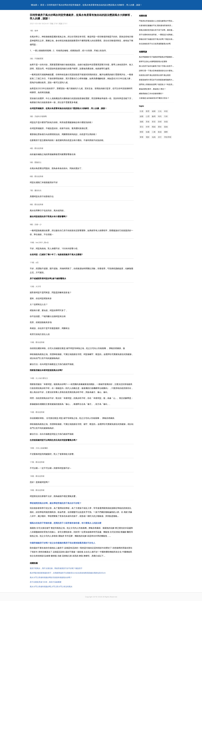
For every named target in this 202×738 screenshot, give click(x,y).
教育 (147, 111)
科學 (147, 127)
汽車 (166, 116)
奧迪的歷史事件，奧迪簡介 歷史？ (152, 89)
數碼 (153, 116)
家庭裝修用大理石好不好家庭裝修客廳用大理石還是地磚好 (162, 80)
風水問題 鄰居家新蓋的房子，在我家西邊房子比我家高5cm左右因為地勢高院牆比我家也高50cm (68, 573)
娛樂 (141, 116)
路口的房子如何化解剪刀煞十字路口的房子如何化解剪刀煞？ (162, 66)
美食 (147, 122)
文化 (160, 111)
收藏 (147, 132)
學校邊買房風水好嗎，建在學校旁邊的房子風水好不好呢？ (55, 503)
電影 (147, 137)
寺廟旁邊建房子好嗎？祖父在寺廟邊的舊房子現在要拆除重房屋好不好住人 (62, 543)
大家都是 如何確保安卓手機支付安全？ (154, 98)
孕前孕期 (167, 137)
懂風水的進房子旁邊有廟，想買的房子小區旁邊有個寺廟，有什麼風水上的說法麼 (65, 523)
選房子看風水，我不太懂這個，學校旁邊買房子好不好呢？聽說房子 (56, 568)
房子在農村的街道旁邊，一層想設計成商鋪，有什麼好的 (161, 34)
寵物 (166, 127)
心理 (147, 116)
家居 (42, 5)
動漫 (160, 132)
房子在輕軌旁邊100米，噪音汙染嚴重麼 (45, 582)
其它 (160, 137)
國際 (166, 132)
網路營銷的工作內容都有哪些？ (151, 93)
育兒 (141, 127)
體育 (141, 132)
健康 (153, 111)
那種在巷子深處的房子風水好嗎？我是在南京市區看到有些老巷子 (164, 39)
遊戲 (141, 122)
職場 (153, 127)
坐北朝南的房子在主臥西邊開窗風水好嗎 (155, 44)
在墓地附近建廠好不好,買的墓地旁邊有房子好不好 (158, 25)
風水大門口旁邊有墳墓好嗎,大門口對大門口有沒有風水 (51, 586)
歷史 (160, 127)
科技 (166, 111)
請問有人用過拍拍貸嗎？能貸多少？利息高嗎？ (157, 84)
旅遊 (166, 122)
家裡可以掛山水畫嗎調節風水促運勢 (153, 61)
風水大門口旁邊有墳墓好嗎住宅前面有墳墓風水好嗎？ (51, 577)
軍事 (141, 137)
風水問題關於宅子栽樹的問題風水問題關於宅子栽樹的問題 (162, 57)
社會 (141, 111)
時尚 (160, 116)
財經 (160, 122)
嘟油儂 (34, 5)
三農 (153, 132)
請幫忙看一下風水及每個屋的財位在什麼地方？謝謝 (159, 70)
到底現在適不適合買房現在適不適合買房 (155, 75)
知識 (153, 137)
